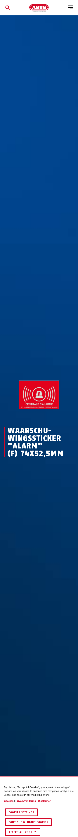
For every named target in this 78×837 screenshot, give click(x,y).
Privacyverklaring (26, 801)
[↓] (46, 416)
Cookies (8, 801)
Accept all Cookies (23, 832)
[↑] (32, 416)
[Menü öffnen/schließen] (70, 7)
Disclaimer (44, 801)
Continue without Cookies (28, 822)
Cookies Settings (21, 812)
